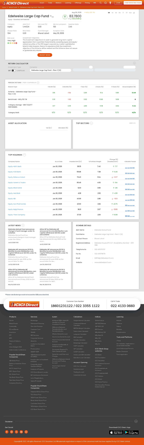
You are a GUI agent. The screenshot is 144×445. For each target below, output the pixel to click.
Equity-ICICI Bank (14, 172)
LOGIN (118, 3)
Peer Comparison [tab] (29, 83)
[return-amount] (134, 63)
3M (116, 13)
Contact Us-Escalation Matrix (38, 345)
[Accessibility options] (110, 2)
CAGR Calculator (79, 352)
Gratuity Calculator (79, 340)
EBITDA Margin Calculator (82, 328)
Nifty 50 (97, 344)
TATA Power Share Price (39, 397)
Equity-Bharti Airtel (15, 188)
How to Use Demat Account (61, 337)
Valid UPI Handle (36, 381)
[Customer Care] (105, 2)
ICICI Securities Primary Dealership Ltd (102, 386)
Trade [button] (50, 3)
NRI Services (35, 335)
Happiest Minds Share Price (40, 391)
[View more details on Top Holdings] (24, 154)
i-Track (118, 341)
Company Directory (15, 383)
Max (130, 13)
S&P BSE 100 (99, 326)
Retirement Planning (37, 323)
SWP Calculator (79, 346)
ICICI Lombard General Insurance (102, 364)
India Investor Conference (17, 350)
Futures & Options (15, 341)
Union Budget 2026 (15, 347)
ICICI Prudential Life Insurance (101, 369)
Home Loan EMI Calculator (82, 355)
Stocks (11, 320)
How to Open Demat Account (58, 367)
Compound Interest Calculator (80, 324)
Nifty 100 (98, 338)
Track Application (122, 354)
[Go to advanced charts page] (134, 13)
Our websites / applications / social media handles (125, 344)
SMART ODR (35, 352)
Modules (119, 329)
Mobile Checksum (122, 351)
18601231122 (62, 306)
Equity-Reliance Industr (16, 177)
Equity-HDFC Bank (14, 166)
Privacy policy (35, 349)
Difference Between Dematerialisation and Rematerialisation (59, 329)
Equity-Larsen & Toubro (17, 182)
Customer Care (35, 329)
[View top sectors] (91, 123)
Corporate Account (80, 375)
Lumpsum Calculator (80, 334)
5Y (127, 13)
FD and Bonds (13, 329)
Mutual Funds (13, 7)
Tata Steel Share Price (16, 380)
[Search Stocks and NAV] (100, 2)
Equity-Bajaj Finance (15, 209)
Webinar (119, 323)
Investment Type (14, 67)
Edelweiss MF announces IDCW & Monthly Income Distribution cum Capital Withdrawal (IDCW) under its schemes (22, 252)
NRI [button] (95, 3)
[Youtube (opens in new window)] (26, 432)
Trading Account (79, 372)
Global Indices (99, 320)
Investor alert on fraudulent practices (39, 360)
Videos (118, 326)
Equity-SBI (11, 199)
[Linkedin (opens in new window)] (21, 432)
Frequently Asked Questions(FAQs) (36, 365)
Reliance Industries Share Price (17, 364)
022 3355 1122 (88, 306)
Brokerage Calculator (80, 343)
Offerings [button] (78, 3)
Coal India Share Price (38, 403)
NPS (10, 338)
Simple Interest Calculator (82, 320)
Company (33, 67)
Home (4, 7)
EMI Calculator (78, 337)
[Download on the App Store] (116, 432)
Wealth (33, 332)
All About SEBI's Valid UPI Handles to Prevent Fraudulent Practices (60, 322)
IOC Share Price (14, 374)
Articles (118, 320)
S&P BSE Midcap (100, 323)
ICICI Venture (99, 376)
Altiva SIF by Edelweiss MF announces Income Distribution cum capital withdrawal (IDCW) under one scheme (54, 231)
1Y (123, 13)
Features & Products (37, 369)
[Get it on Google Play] (131, 432)
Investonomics (121, 332)
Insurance (12, 332)
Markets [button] (58, 3)
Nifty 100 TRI (90, 12)
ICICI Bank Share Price (38, 409)
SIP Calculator (78, 349)
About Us (34, 341)
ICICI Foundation (100, 357)
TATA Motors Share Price (39, 406)
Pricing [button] (87, 3)
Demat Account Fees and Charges (60, 355)
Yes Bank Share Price (16, 377)
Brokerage (34, 320)
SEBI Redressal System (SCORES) (38, 355)
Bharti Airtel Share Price (38, 400)
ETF (10, 335)
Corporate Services (37, 338)
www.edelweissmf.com (103, 262)
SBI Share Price (14, 360)
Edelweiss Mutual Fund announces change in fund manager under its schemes (21, 231)
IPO (10, 344)
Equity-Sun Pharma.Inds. (17, 204)
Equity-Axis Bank (14, 193)
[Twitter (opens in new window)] (16, 432)
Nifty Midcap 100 (100, 332)
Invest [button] (42, 3)
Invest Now (45, 55)
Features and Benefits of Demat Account (60, 345)
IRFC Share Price (14, 371)
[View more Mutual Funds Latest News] (23, 225)
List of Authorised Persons (125, 348)
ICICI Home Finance (101, 382)
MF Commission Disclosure (39, 375)
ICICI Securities (100, 360)
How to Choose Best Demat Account (61, 340)
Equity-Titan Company (16, 215)
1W (109, 13)
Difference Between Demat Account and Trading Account (61, 361)
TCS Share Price (36, 394)
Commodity (13, 326)
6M (120, 13)
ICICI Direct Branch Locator (39, 372)
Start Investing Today (132, 3)
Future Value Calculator (81, 331)
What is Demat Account (59, 334)
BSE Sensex (99, 329)
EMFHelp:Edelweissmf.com (104, 258)
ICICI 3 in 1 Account (80, 366)
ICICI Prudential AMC (101, 373)
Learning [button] (68, 3)
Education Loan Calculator (82, 357)
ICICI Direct (98, 379)
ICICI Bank (98, 355)
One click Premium (37, 326)
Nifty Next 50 (99, 335)
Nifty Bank (98, 341)
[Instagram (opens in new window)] (11, 432)
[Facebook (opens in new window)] (6, 432)
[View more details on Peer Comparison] (38, 82)
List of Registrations (37, 378)
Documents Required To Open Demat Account (60, 350)
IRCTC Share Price (15, 368)
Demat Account (79, 369)
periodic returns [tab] (14, 83)
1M (112, 13)
